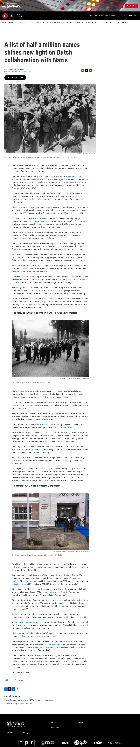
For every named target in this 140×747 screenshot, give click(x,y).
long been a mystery (40, 452)
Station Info (107, 23)
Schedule (23, 23)
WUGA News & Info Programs (59, 23)
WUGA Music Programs (87, 23)
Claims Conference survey (30, 622)
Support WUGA (54, 727)
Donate (132, 6)
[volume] (11, 15)
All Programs (38, 23)
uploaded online (19, 584)
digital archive (40, 199)
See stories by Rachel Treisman (18, 703)
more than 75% (43, 424)
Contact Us (53, 722)
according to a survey (51, 592)
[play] (5, 16)
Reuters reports (78, 260)
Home (4, 23)
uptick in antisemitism (52, 644)
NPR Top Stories (17, 680)
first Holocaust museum (32, 636)
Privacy (80, 722)
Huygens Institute (39, 221)
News (11, 23)
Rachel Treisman (17, 69)
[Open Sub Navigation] (15, 23)
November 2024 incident (43, 647)
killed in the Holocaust (62, 427)
